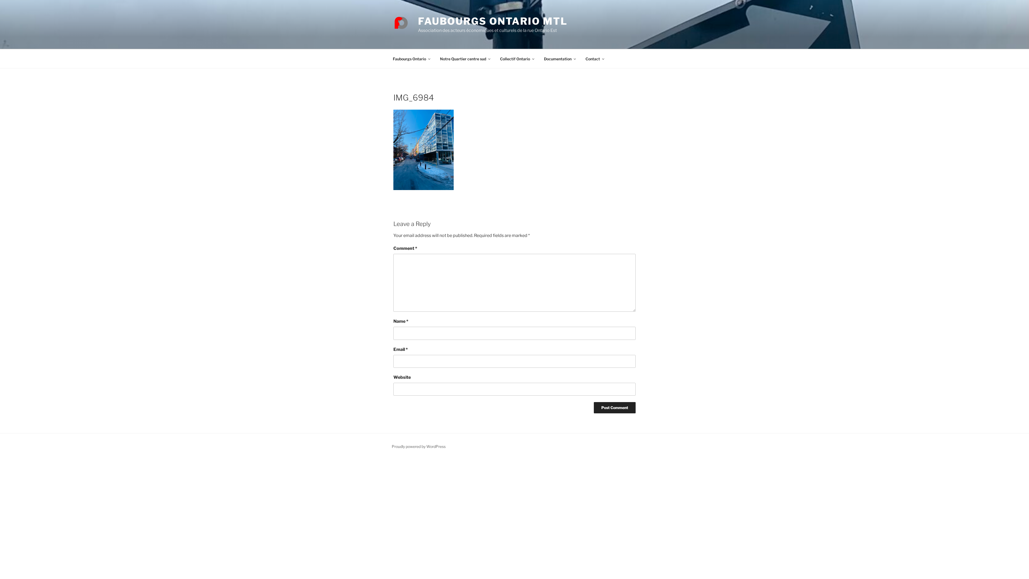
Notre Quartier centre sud (463, 59)
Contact (593, 59)
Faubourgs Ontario (409, 59)
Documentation (558, 59)
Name (400, 321)
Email (400, 349)
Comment (405, 248)
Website (402, 377)
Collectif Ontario (515, 59)
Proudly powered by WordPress (419, 446)
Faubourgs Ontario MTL (492, 21)
